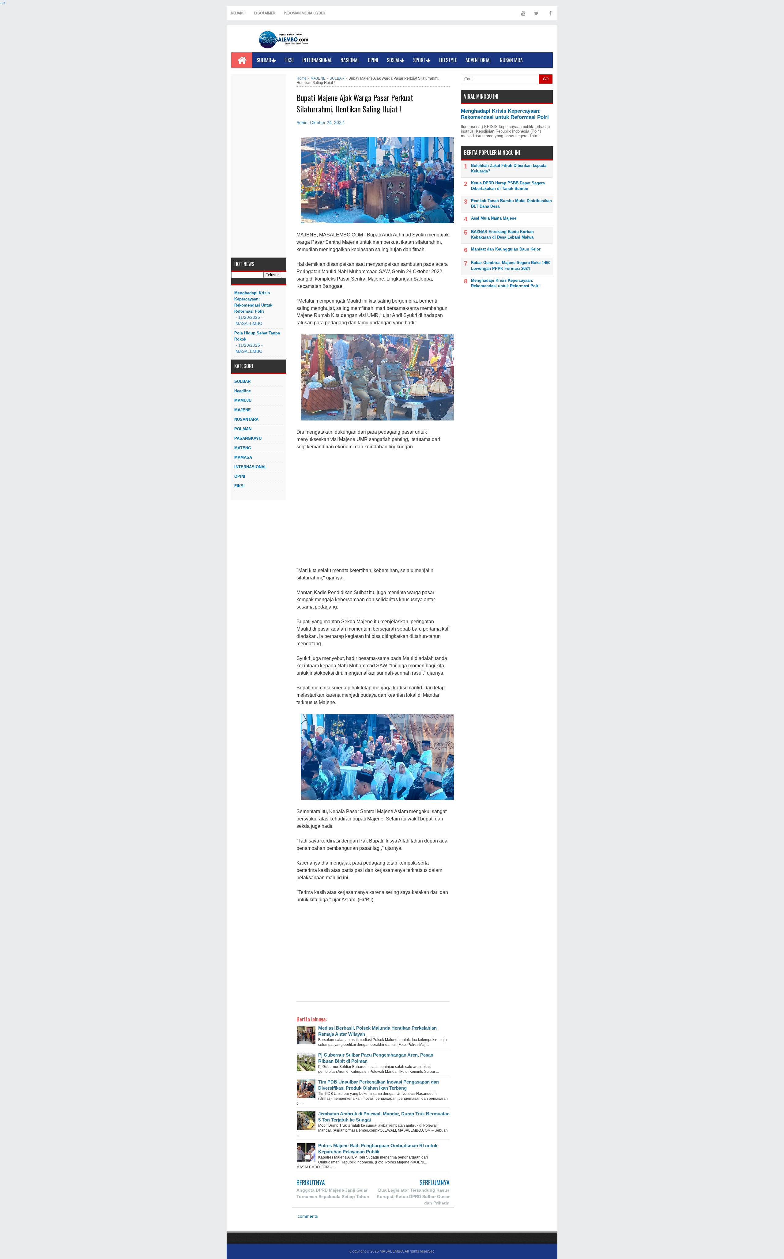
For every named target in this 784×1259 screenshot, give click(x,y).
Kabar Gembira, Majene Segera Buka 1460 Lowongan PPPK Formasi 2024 (510, 265)
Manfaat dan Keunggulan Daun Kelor (506, 249)
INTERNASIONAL (317, 60)
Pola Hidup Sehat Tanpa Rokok (257, 336)
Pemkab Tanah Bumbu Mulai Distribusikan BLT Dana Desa (511, 203)
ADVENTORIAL (478, 60)
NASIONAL (350, 60)
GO (545, 79)
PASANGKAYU (248, 438)
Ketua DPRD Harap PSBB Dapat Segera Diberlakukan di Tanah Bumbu (508, 186)
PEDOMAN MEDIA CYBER (304, 13)
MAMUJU (242, 400)
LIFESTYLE (448, 60)
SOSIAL (393, 60)
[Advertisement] (258, 166)
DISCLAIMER (264, 13)
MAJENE (242, 410)
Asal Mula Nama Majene (493, 218)
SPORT (419, 60)
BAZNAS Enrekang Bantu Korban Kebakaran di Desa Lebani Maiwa (502, 234)
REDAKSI (238, 13)
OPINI (373, 60)
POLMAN (242, 429)
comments (307, 1216)
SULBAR (264, 60)
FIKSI (289, 60)
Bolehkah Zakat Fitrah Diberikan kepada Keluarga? (508, 168)
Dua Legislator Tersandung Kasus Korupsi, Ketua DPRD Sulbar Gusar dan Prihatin (413, 1196)
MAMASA (243, 457)
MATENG (242, 448)
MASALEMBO (391, 1251)
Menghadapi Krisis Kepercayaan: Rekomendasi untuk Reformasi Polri (253, 302)
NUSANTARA (511, 60)
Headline (242, 391)
